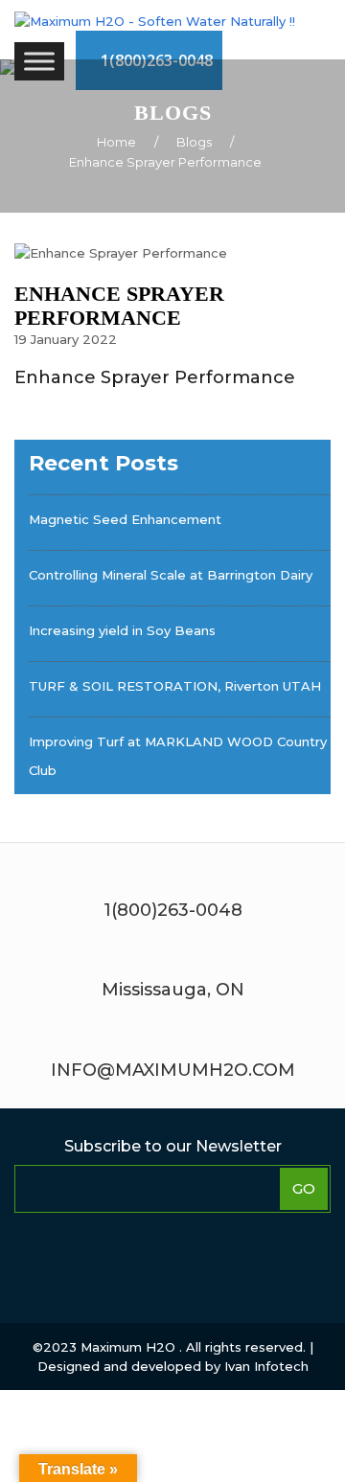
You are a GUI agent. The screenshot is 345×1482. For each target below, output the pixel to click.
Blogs (194, 141)
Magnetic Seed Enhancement (125, 519)
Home (116, 141)
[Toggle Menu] (39, 61)
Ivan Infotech (266, 1366)
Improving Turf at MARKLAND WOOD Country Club (178, 756)
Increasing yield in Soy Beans (122, 630)
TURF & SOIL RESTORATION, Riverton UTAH (175, 686)
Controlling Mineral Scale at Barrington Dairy (170, 574)
